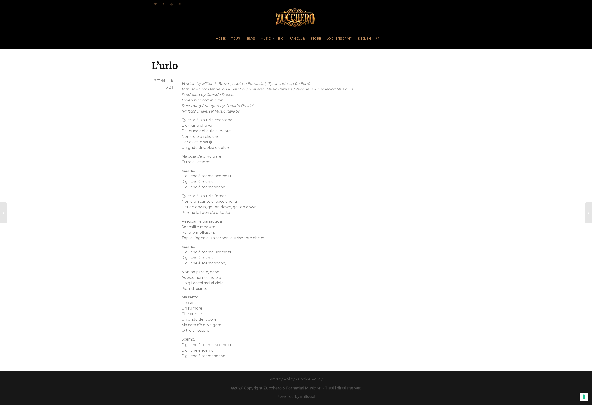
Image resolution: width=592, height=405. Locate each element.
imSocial (307, 396)
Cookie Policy (310, 379)
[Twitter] (155, 4)
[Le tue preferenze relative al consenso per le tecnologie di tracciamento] (584, 397)
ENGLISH (364, 38)
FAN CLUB (297, 38)
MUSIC (266, 38)
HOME (221, 38)
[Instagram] (179, 4)
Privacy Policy (282, 379)
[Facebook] (163, 4)
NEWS (250, 38)
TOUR (235, 38)
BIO (281, 38)
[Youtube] (171, 4)
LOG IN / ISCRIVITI (339, 38)
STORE (316, 38)
